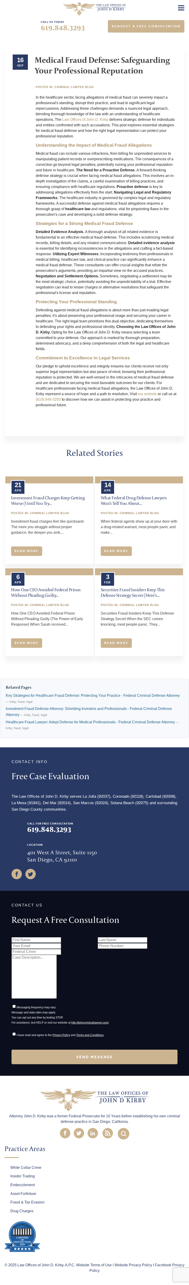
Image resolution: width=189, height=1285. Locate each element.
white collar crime (25, 1168)
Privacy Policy (61, 1035)
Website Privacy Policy (133, 1265)
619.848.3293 (63, 27)
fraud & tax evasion (27, 1202)
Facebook (45, 423)
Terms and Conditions (90, 1035)
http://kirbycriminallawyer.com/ (90, 1022)
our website (147, 394)
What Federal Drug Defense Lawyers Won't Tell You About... (134, 500)
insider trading (22, 1176)
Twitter (67, 423)
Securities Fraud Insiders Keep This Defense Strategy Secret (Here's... (133, 592)
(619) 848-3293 (48, 399)
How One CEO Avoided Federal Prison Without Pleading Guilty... (46, 592)
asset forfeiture (23, 1194)
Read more (27, 551)
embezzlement (22, 1185)
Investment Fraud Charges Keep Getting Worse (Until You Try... (48, 500)
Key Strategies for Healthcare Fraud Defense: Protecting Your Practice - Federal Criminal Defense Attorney (93, 695)
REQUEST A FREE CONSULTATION (146, 26)
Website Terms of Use (94, 1265)
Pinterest (89, 423)
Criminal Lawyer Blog (74, 87)
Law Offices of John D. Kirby (85, 119)
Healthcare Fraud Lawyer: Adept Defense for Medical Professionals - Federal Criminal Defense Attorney (90, 722)
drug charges (21, 1211)
